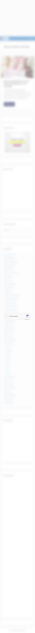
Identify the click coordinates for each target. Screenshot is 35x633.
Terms (28, 319)
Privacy (26, 319)
